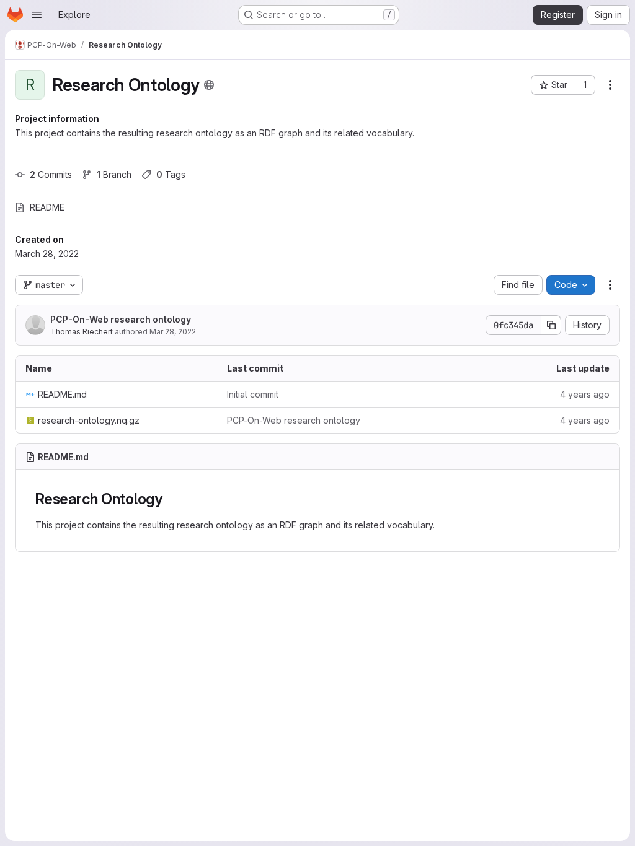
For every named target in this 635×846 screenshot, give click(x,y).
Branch (114, 174)
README (47, 207)
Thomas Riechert (81, 331)
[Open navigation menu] (37, 15)
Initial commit (252, 394)
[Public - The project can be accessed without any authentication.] (209, 85)
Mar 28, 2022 (172, 331)
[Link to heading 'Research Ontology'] (170, 499)
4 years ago (585, 394)
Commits (51, 174)
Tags (170, 174)
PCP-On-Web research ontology (120, 319)
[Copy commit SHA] (551, 325)
